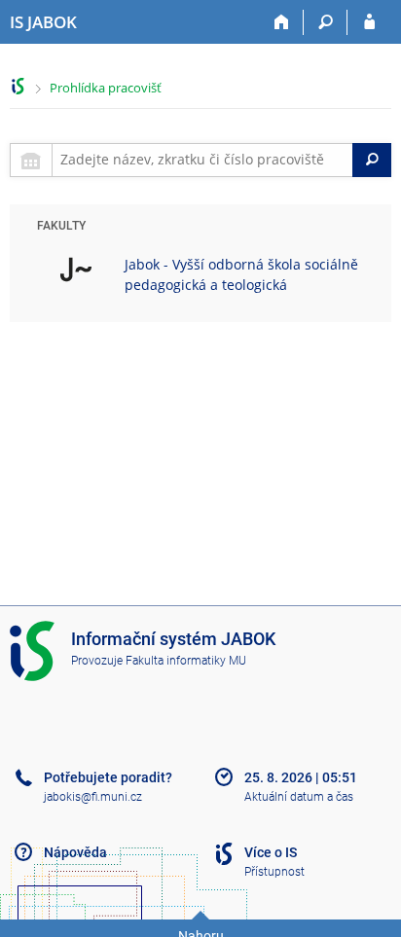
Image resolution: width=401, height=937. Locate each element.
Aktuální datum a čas (298, 797)
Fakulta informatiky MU (186, 660)
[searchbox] (202, 160)
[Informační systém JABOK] (18, 86)
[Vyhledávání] (325, 22)
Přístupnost (274, 872)
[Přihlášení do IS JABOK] (369, 22)
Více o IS (270, 852)
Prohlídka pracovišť (106, 87)
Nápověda (75, 852)
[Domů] (282, 22)
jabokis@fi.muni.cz (93, 797)
